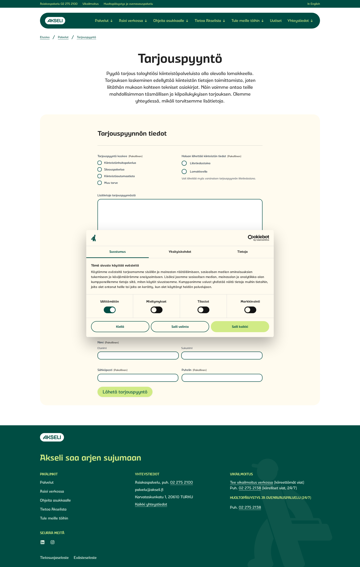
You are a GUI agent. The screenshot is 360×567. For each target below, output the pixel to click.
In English (314, 4)
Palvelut (63, 37)
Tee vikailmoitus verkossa (251, 482)
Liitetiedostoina (200, 163)
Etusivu (45, 37)
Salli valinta (180, 327)
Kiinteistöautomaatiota (119, 176)
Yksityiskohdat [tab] (180, 252)
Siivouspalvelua (114, 169)
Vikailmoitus (90, 4)
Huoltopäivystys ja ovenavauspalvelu (128, 4)
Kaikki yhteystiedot (151, 504)
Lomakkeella (198, 171)
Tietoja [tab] (242, 252)
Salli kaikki (240, 327)
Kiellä (120, 327)
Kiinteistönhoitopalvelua (120, 163)
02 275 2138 (250, 488)
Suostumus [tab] (117, 252)
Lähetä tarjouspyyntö (125, 392)
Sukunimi (186, 348)
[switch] (156, 310)
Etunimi (102, 348)
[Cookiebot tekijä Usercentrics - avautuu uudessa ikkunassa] (251, 238)
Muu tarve (111, 183)
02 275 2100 (69, 4)
